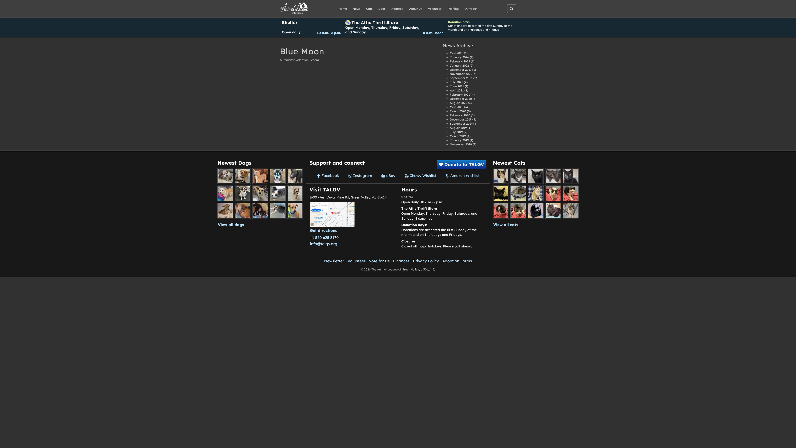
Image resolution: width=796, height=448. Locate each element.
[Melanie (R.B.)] (225, 176)
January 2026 (459, 57)
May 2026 (456, 53)
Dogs (382, 9)
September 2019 (461, 123)
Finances (401, 260)
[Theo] (295, 193)
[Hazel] (501, 176)
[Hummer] (501, 211)
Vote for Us (379, 260)
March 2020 (458, 111)
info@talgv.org (323, 243)
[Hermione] (518, 193)
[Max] (278, 193)
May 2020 (456, 107)
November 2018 (461, 144)
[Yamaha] (571, 211)
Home (343, 9)
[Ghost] (260, 176)
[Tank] (553, 193)
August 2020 (458, 103)
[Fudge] (553, 211)
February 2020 (460, 115)
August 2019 (458, 128)
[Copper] (243, 176)
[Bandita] (278, 176)
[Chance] (243, 193)
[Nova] (536, 176)
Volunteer (434, 9)
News (356, 9)
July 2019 (456, 132)
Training (453, 9)
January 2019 (459, 140)
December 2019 (461, 119)
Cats (369, 9)
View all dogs (231, 224)
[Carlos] (295, 176)
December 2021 (461, 70)
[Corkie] (225, 211)
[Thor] (571, 176)
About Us (415, 9)
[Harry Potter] (501, 193)
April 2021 (457, 90)
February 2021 (460, 94)
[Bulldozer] (518, 211)
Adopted (397, 9)
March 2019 (458, 136)
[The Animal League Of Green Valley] (294, 8)
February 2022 (460, 61)
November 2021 (461, 74)
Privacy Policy (426, 260)
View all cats (505, 224)
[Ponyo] (243, 211)
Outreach (471, 9)
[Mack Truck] (571, 193)
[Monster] (518, 176)
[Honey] (225, 193)
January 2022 (459, 65)
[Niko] (295, 211)
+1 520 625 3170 (324, 237)
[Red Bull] (553, 176)
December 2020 (461, 99)
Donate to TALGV (464, 164)
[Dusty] (278, 211)
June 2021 (457, 86)
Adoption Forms (457, 260)
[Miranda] (260, 211)
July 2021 (456, 82)
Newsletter (334, 260)
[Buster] (260, 193)
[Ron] (536, 193)
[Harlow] (536, 211)
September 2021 (461, 78)
